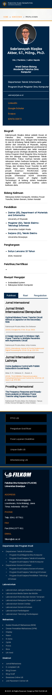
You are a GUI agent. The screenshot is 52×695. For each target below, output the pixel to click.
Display (9, 632)
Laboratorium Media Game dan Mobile (22, 593)
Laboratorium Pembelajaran (17, 611)
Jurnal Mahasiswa (13, 664)
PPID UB (14, 418)
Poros (8, 646)
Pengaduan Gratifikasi (20, 428)
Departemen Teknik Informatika (19, 552)
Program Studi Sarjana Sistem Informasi (26, 569)
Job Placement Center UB (17, 681)
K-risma (9, 639)
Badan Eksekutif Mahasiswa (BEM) (21, 625)
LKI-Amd (9, 653)
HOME (5, 17)
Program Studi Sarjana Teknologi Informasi (27, 572)
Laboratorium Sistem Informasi (19, 607)
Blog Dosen (11, 671)
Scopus (11, 113)
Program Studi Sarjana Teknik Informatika (27, 558)
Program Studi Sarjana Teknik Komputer (26, 562)
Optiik (8, 642)
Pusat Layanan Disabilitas (22, 439)
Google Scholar (16, 108)
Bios (8, 649)
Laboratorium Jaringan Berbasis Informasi (23, 590)
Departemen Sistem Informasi (18, 565)
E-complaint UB (12, 667)
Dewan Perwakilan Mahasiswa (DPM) (21, 629)
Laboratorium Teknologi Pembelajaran (22, 614)
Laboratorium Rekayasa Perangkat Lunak (23, 600)
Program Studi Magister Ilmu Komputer (25, 555)
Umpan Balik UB (17, 449)
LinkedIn (12, 103)
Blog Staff (10, 674)
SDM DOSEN (17, 17)
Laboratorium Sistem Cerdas (18, 604)
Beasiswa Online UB (14, 677)
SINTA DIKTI (15, 119)
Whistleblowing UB (19, 460)
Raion (8, 635)
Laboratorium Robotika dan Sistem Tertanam (25, 597)
